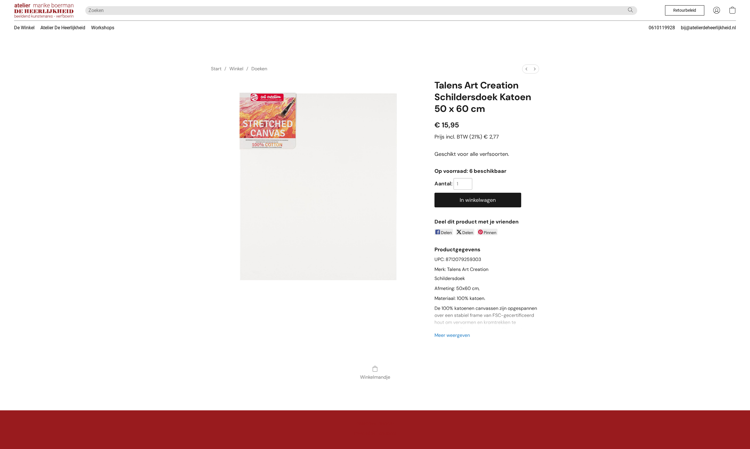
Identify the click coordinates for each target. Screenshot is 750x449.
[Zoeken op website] (630, 10)
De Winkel (24, 27)
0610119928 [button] (662, 27)
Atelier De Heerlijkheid (62, 27)
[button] (44, 10)
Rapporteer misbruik (375, 423)
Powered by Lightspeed (375, 433)
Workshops (102, 27)
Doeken (259, 69)
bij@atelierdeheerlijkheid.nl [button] (708, 27)
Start (216, 69)
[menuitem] (526, 69)
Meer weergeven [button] (452, 335)
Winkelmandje (375, 377)
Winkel (236, 69)
